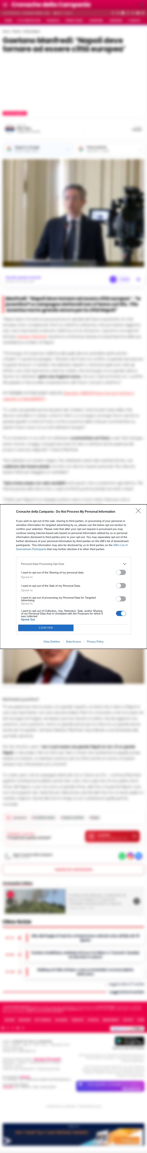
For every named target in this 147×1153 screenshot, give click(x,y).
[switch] (121, 572)
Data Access (73, 641)
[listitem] (73, 564)
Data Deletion (52, 641)
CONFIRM (46, 627)
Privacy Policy (95, 641)
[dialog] (73, 576)
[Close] (139, 512)
